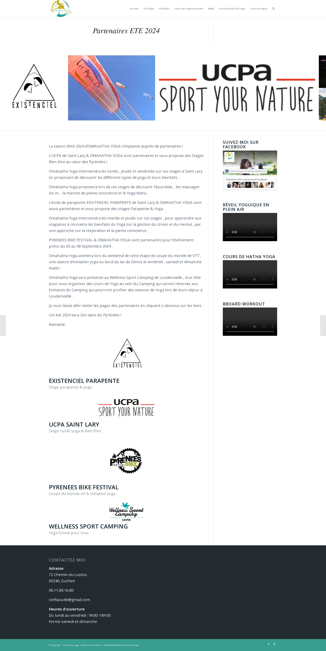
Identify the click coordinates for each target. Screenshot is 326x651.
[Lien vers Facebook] (268, 644)
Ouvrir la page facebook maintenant (247, 171)
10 (175, 127)
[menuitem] (134, 8)
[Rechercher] (273, 8)
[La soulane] (3, 325)
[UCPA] (312, 116)
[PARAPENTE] (151, 116)
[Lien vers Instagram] (274, 644)
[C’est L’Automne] (323, 325)
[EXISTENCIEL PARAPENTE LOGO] (61, 116)
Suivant (317, 88)
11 (178, 127)
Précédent (8, 88)
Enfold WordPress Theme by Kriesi (121, 645)
